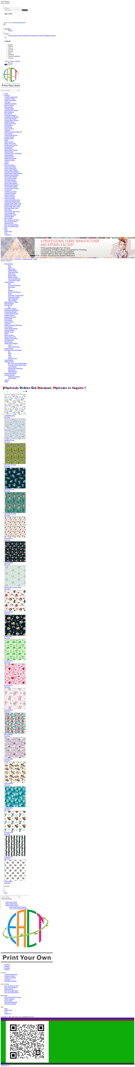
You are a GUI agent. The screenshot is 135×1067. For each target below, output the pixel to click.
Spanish (24, 35)
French (15, 35)
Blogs (6, 229)
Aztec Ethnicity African (11, 110)
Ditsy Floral (11, 269)
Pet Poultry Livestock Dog (16, 295)
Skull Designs (8, 148)
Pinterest (6, 966)
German (10, 35)
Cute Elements (12, 366)
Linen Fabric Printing (10, 181)
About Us (7, 95)
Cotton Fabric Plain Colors (12, 200)
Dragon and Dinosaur (14, 292)
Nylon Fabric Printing (10, 186)
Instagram (7, 968)
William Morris (12, 270)
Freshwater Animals (14, 297)
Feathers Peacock (9, 122)
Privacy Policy (8, 1000)
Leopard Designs (9, 137)
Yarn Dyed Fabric (9, 213)
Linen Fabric (8, 210)
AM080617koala (9, 440)
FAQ (5, 233)
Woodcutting (12, 370)
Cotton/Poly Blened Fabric (12, 201)
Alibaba (6, 969)
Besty (9, 265)
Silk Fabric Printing (10, 180)
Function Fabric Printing (11, 188)
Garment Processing (10, 193)
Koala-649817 (8, 881)
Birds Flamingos (9, 112)
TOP (2, 1064)
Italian (29, 35)
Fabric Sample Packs (10, 168)
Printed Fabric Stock (10, 215)
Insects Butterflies (13, 298)
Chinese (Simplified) (44, 35)
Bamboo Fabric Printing (11, 175)
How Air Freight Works (11, 225)
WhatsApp (4, 1020)
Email (2, 1018)
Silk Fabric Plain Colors (11, 208)
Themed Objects (9, 156)
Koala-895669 (8, 734)
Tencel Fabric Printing (10, 183)
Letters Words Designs (11, 135)
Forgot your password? (18, 22)
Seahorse (10, 290)
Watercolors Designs (10, 158)
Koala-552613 (8, 563)
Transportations (8, 155)
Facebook (7, 964)
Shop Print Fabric (9, 165)
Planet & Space (12, 358)
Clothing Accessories (10, 191)
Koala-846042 (8, 783)
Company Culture (9, 98)
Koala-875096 (8, 759)
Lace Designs (8, 133)
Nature (6, 140)
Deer (9, 283)
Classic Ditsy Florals (14, 280)
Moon (10, 353)
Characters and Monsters (11, 117)
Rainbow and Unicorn (10, 145)
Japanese (53, 35)
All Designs (17, 259)
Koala (35, 259)
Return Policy (8, 231)
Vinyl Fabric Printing (10, 178)
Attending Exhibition (10, 103)
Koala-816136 (8, 832)
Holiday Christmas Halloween (13, 132)
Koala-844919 (8, 808)
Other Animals (12, 300)
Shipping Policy (9, 223)
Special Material (9, 216)
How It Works (8, 218)
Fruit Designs (8, 127)
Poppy (10, 267)
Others (6, 163)
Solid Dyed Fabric (9, 198)
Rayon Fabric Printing (10, 176)
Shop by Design (9, 105)
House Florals (12, 275)
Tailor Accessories (9, 196)
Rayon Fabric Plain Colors (12, 206)
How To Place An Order (11, 220)
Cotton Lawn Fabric (10, 166)
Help (5, 228)
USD (11, 30)
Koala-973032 (8, 661)
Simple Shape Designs (10, 150)
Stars (9, 355)
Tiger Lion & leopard (14, 285)
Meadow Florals (13, 277)
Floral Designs (8, 107)
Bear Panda (11, 287)
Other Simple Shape (14, 347)
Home (6, 93)
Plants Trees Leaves (10, 143)
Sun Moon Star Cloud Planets (13, 153)
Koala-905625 (8, 538)
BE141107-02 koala (10, 464)
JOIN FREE (8, 22)
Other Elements (12, 371)
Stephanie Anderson (14, 376)
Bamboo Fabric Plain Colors (12, 205)
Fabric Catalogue (9, 999)
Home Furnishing (9, 195)
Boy (9, 307)
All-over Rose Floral (14, 279)
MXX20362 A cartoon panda (12, 587)
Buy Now (7, 417)
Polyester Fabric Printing (11, 171)
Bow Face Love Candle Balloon (17, 363)
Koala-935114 (8, 685)
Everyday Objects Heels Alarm (17, 365)
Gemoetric (7, 130)
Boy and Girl (8, 113)
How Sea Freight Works (11, 226)
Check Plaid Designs (10, 118)
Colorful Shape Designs (11, 120)
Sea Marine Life (9, 147)
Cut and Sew (8, 190)
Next (5, 893)
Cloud (10, 356)
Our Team (7, 102)
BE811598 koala (9, 489)
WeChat (3, 1062)
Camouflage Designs (10, 115)
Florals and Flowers (10, 123)
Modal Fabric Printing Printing (13, 173)
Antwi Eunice (12, 378)
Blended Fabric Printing (11, 185)
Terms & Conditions (10, 1004)
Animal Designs (9, 108)
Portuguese (34, 35)
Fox (9, 288)
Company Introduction (11, 97)
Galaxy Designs (9, 128)
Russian (20, 35)
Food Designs (8, 125)
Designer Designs (9, 160)
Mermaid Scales (9, 138)
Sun (9, 352)
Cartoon (6, 161)
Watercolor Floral (13, 272)
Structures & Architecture (15, 368)
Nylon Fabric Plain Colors (12, 211)
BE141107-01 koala (10, 514)
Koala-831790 (8, 857)
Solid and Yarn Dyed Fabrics (12, 997)
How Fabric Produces (10, 221)
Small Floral (11, 274)
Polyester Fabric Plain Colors (12, 203)
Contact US (7, 234)
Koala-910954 (8, 710)
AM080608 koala (9, 415)
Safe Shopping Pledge (10, 1002)
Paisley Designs (9, 142)
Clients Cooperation (10, 100)
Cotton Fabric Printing (10, 170)
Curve (10, 345)
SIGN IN (24, 10)
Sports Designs (8, 152)
